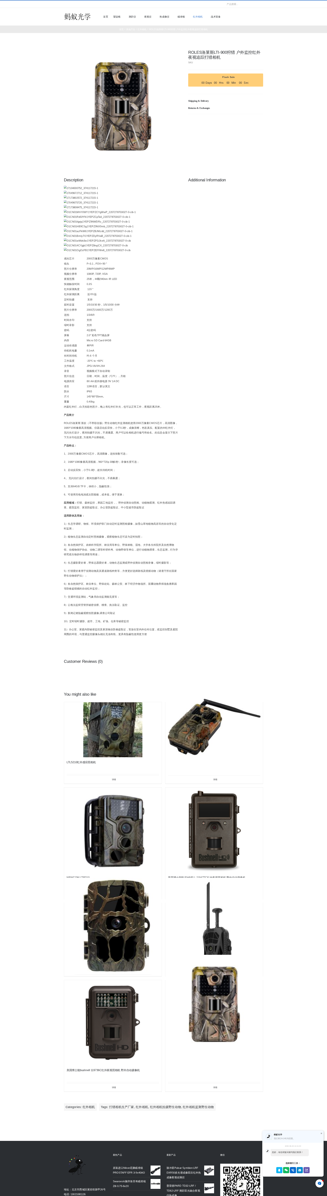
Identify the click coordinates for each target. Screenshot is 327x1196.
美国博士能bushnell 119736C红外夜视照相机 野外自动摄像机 (103, 1070)
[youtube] (81, 4)
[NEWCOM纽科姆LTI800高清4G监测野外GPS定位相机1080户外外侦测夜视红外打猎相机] (214, 926)
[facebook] (65, 4)
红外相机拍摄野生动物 (165, 1107)
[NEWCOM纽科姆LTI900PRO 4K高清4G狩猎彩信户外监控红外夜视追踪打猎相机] (214, 725)
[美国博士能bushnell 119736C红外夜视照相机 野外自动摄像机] (113, 1022)
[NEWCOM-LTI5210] (113, 830)
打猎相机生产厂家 (121, 1107)
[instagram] (76, 4)
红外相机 (89, 1107)
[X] (249, 121)
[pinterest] (87, 4)
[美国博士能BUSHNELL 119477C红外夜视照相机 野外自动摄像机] (214, 830)
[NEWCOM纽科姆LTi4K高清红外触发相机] (113, 926)
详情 (114, 779)
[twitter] (70, 4)
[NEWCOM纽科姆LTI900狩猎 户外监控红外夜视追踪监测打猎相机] (214, 1003)
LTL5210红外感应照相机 (81, 762)
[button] (225, 101)
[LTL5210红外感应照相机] (113, 729)
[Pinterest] (255, 121)
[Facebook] (244, 121)
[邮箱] (260, 121)
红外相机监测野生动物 (198, 1107)
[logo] (77, 13)
